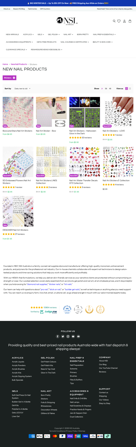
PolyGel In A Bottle (20, 409)
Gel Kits (15, 405)
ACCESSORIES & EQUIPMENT (79, 393)
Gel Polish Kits (47, 365)
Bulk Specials (17, 380)
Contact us (103, 392)
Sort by (8, 88)
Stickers (44, 398)
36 (106, 88)
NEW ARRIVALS (12, 34)
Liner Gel (16, 416)
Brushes (73, 376)
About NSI (103, 361)
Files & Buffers (76, 380)
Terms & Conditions (57, 431)
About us (6, 9)
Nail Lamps (74, 402)
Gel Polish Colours (48, 361)
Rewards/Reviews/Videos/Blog (46, 50)
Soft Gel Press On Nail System (21, 396)
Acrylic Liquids (18, 361)
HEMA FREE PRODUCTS (46, 42)
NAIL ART (46, 391)
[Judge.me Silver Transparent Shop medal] (78, 309)
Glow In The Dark (48, 372)
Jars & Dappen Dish (78, 413)
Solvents (73, 369)
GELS (15, 391)
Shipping (103, 396)
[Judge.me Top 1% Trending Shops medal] (100, 309)
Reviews (102, 372)
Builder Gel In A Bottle (21, 402)
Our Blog (103, 364)
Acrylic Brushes (18, 369)
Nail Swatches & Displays (80, 406)
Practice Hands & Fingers (80, 409)
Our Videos (104, 400)
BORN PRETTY (83, 34)
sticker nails (54, 284)
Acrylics (27, 34)
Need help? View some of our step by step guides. (114, 9)
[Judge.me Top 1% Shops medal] (89, 309)
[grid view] (126, 88)
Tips (72, 383)
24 (102, 89)
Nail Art (68, 34)
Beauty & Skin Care (102, 42)
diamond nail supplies (37, 284)
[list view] (130, 88)
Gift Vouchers (45, 9)
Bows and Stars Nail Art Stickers (17, 131)
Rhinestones (46, 406)
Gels (40, 34)
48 (110, 88)
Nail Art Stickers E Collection (116, 180)
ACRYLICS (18, 358)
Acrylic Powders (19, 365)
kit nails (68, 284)
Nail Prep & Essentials (103, 34)
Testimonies (32, 9)
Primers (73, 372)
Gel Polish (53, 34)
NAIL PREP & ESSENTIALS (77, 359)
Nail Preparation (76, 365)
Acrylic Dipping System (22, 376)
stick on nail (55, 289)
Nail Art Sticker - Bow (46, 131)
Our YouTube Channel (108, 368)
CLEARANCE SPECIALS (16, 50)
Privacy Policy (71, 431)
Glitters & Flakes (48, 413)
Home (5, 64)
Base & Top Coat (48, 369)
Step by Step (104, 403)
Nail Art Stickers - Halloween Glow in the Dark (82, 132)
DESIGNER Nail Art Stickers (15, 230)
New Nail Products (19, 64)
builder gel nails (72, 289)
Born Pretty (45, 395)
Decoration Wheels (49, 410)
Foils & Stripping (48, 402)
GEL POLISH (47, 358)
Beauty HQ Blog (19, 9)
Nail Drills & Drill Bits (78, 398)
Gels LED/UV (17, 412)
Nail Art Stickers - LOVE (114, 131)
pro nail (44, 289)
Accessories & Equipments (18, 42)
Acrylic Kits (16, 372)
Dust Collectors (76, 417)
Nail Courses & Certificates (74, 42)
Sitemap (81, 431)
